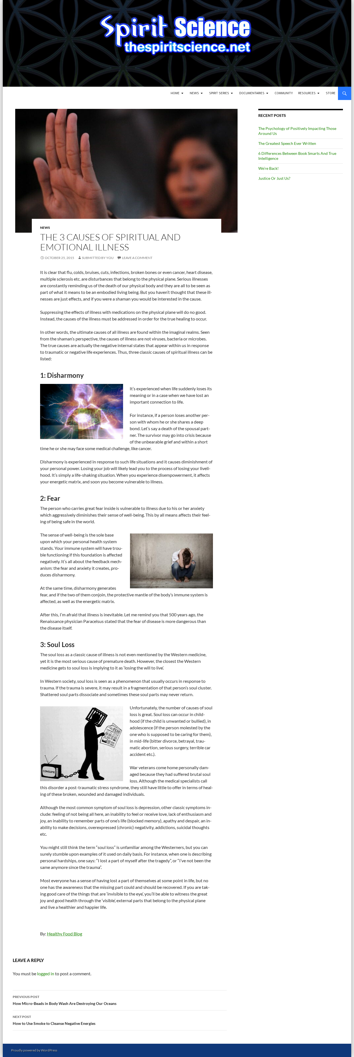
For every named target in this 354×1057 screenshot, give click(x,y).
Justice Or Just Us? (274, 178)
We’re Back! (268, 168)
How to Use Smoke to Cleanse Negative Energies (54, 1020)
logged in (45, 973)
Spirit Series (219, 93)
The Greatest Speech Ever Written (287, 143)
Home (175, 93)
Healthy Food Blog (64, 933)
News (194, 93)
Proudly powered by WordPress (34, 1050)
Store (330, 93)
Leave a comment (137, 258)
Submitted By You (98, 258)
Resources (307, 93)
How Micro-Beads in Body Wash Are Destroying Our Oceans (64, 1000)
